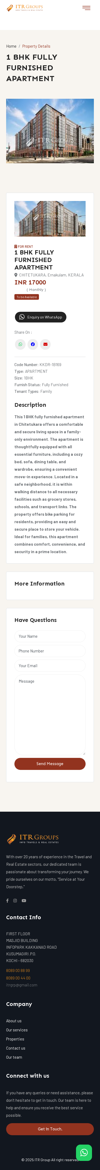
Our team (14, 1057)
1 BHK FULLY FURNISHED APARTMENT (34, 259)
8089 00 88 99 (18, 970)
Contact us (15, 1048)
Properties (15, 1038)
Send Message (50, 763)
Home (11, 46)
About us (14, 1020)
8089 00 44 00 (18, 977)
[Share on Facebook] (32, 342)
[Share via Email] (45, 342)
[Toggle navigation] (86, 8)
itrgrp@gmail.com (21, 984)
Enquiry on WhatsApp (44, 317)
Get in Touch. (50, 1129)
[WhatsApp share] (20, 342)
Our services (17, 1029)
